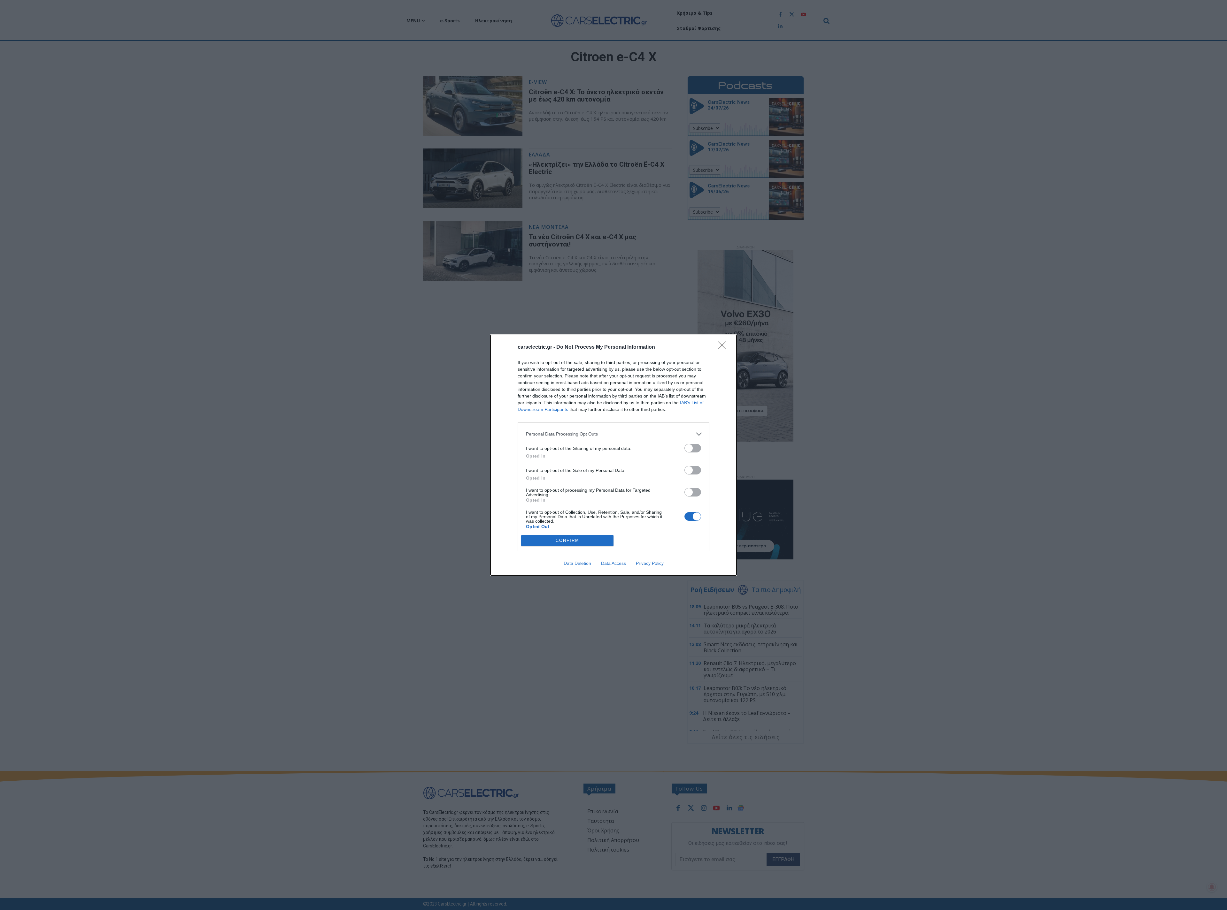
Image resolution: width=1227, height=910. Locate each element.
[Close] (724, 347)
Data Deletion (577, 563)
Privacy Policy (650, 563)
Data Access (613, 563)
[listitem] (613, 434)
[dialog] (613, 455)
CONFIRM (567, 540)
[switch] (692, 448)
